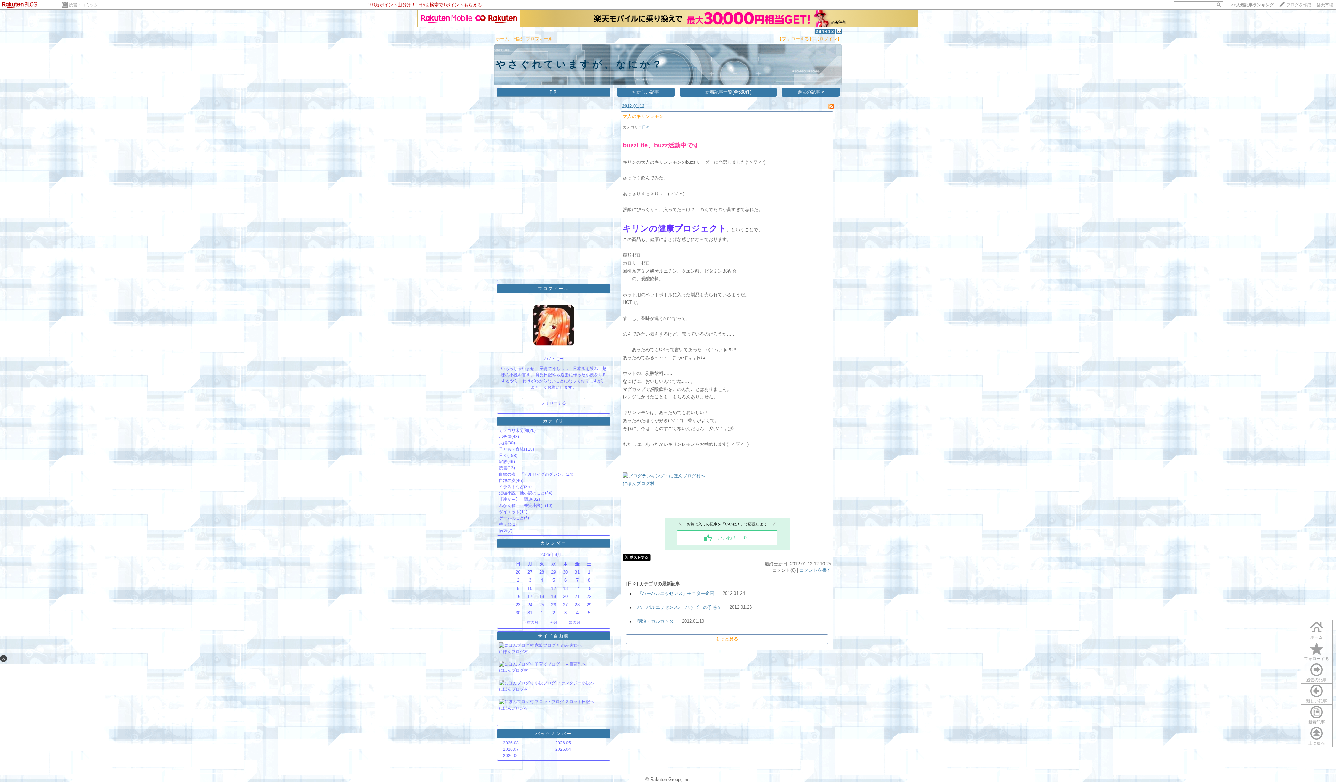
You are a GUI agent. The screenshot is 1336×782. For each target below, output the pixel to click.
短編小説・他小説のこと (522, 493)
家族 (503, 461)
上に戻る (1316, 743)
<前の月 (531, 622)
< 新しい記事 (645, 92)
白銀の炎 (507, 480)
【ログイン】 (828, 38)
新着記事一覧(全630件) (728, 92)
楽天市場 (1325, 4)
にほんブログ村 (513, 651)
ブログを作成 (1298, 4)
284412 (825, 31)
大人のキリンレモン (643, 116)
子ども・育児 (511, 449)
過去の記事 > (810, 92)
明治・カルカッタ (655, 621)
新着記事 (1316, 722)
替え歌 (505, 524)
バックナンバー (553, 733)
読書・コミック (83, 4)
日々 (503, 455)
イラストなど (511, 486)
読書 (503, 468)
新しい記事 (1316, 701)
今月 (553, 622)
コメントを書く (815, 570)
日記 (517, 38)
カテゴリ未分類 (513, 430)
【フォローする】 (795, 38)
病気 (503, 530)
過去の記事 (1316, 679)
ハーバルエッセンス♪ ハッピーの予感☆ (679, 607)
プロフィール (539, 38)
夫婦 (503, 443)
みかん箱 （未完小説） (522, 505)
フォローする (1316, 658)
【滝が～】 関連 (515, 499)
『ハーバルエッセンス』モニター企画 (675, 593)
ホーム (502, 38)
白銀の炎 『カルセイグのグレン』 (532, 474)
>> (1252, 4)
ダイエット (509, 511)
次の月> (575, 622)
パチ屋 (505, 436)
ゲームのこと (511, 518)
